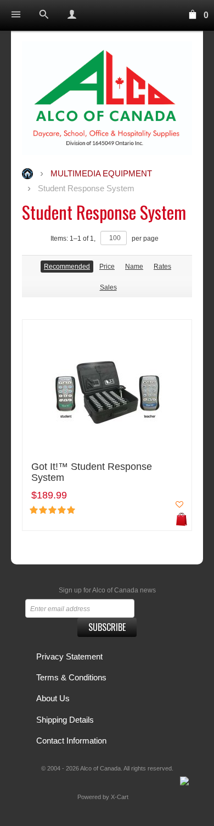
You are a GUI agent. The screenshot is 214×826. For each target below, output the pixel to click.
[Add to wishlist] (179, 504)
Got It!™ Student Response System (91, 472)
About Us (53, 698)
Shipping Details (65, 719)
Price (107, 266)
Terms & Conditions (71, 677)
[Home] (107, 98)
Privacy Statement (69, 656)
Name (134, 266)
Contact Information (71, 740)
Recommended (67, 266)
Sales (108, 287)
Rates (162, 266)
